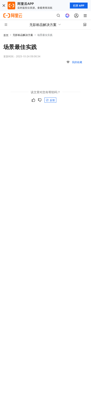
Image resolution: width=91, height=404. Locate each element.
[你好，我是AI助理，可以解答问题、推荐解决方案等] (67, 15)
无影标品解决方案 (23, 35)
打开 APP (78, 5)
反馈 (52, 100)
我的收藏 (77, 62)
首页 (5, 35)
